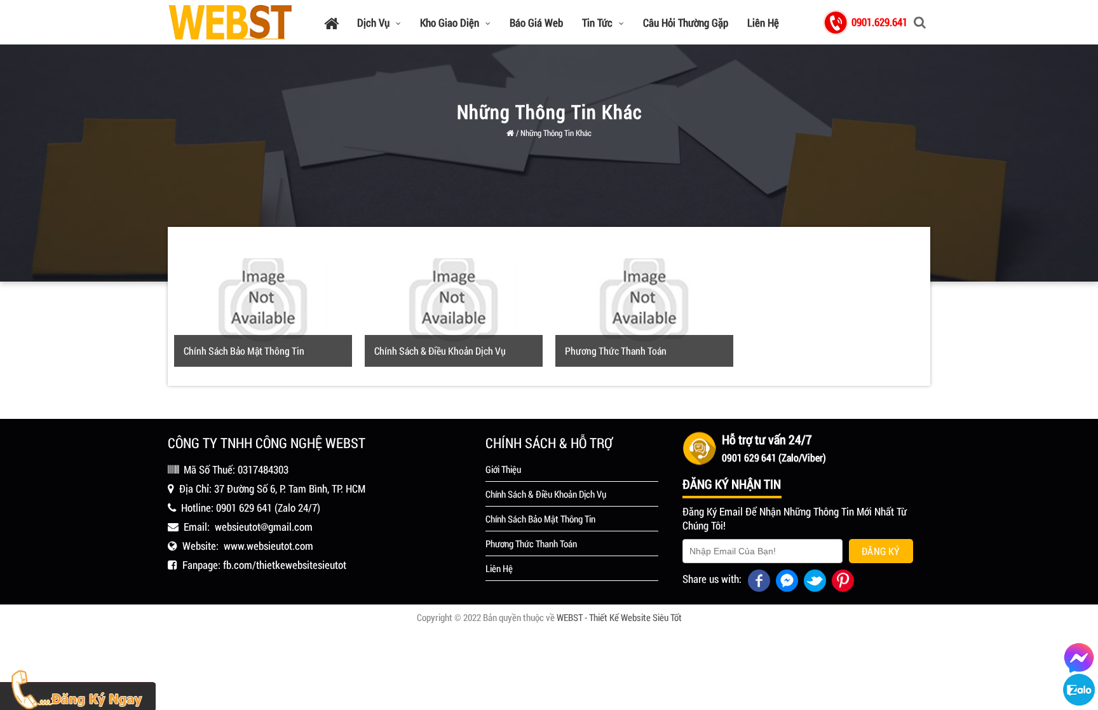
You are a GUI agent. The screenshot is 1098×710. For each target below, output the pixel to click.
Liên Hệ (763, 22)
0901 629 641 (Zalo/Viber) (774, 457)
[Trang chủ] (331, 22)
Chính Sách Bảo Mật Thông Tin (244, 350)
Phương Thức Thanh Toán (616, 350)
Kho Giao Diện (449, 22)
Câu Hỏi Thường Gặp (685, 22)
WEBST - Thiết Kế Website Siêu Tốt (619, 617)
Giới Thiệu (503, 469)
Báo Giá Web (536, 22)
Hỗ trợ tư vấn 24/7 (767, 439)
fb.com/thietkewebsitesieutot (284, 564)
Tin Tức (597, 22)
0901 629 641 (244, 507)
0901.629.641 (879, 22)
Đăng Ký (881, 550)
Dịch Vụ (373, 22)
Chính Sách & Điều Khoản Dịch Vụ (440, 350)
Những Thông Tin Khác (556, 133)
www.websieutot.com (268, 545)
